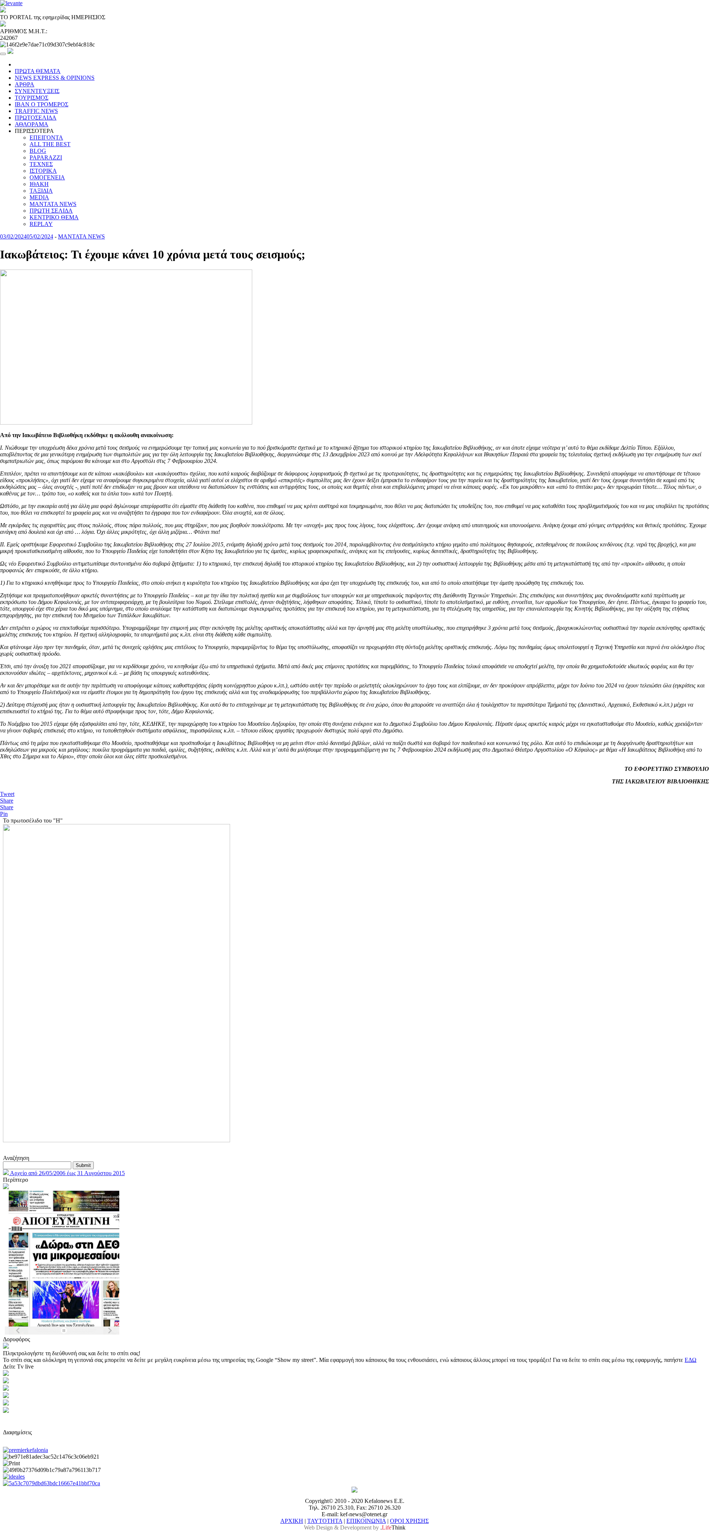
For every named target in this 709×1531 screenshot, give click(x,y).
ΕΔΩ (690, 1360)
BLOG (38, 151)
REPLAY (41, 224)
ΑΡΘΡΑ (24, 84)
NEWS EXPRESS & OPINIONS (55, 78)
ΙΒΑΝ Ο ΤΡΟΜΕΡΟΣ (41, 104)
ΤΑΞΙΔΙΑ (41, 191)
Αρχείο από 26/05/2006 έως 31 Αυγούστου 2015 (67, 1173)
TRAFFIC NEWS (36, 111)
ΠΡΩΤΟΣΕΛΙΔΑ (35, 117)
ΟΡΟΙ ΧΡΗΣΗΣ (409, 1521)
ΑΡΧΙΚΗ (291, 1521)
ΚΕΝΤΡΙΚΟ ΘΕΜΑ (54, 217)
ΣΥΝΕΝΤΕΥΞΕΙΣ (37, 91)
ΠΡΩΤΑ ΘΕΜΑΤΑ (38, 71)
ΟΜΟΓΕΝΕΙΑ (47, 177)
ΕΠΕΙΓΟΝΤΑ (46, 137)
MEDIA (39, 197)
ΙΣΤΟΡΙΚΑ (43, 171)
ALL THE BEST (50, 144)
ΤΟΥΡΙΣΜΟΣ (31, 98)
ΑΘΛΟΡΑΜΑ (31, 124)
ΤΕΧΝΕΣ (41, 164)
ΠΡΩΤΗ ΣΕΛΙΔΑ (51, 210)
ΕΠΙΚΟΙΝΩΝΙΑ (366, 1521)
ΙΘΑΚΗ (39, 184)
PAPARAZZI (46, 157)
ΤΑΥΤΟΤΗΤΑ (324, 1521)
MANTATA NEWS (53, 204)
